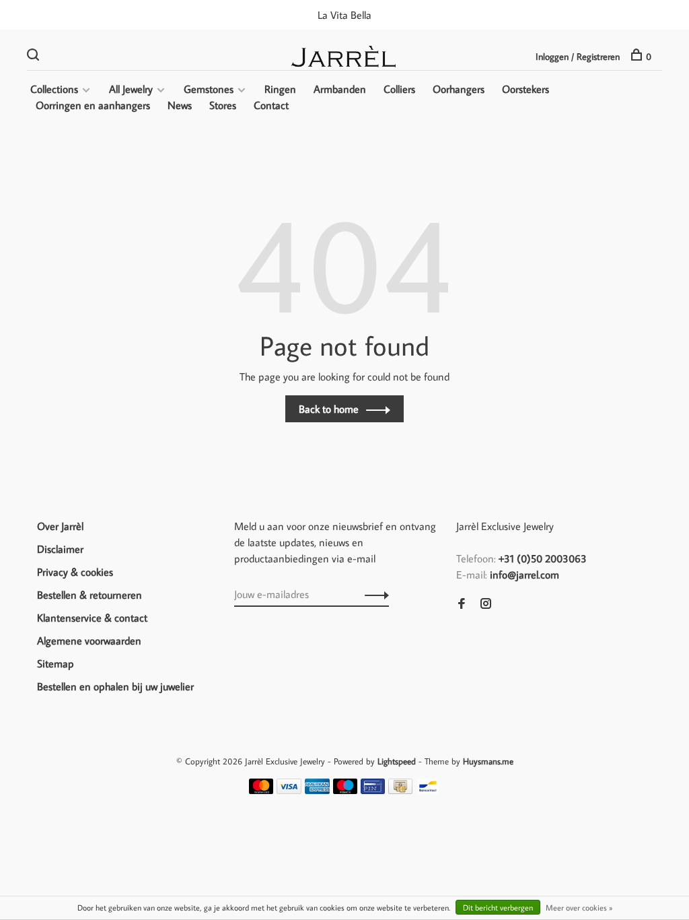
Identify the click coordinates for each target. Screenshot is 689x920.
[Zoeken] (34, 57)
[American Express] (317, 790)
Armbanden (340, 89)
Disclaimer (60, 549)
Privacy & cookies (75, 572)
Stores (222, 105)
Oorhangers (458, 89)
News (180, 105)
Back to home (329, 409)
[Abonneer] (373, 594)
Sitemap (55, 663)
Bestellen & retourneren (89, 594)
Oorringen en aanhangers (93, 105)
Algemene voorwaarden (89, 640)
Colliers (399, 89)
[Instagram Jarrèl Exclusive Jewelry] (485, 604)
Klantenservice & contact (92, 617)
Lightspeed (396, 761)
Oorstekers (525, 89)
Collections (54, 89)
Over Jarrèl (60, 526)
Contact (271, 105)
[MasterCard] (261, 790)
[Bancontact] (428, 790)
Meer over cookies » (579, 907)
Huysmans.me (488, 761)
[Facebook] (461, 604)
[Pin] (373, 790)
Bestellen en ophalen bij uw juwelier (115, 686)
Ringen (280, 89)
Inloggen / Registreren (578, 57)
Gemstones (208, 89)
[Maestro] (345, 790)
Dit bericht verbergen (498, 907)
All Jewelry (131, 89)
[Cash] (400, 790)
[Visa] (289, 790)
